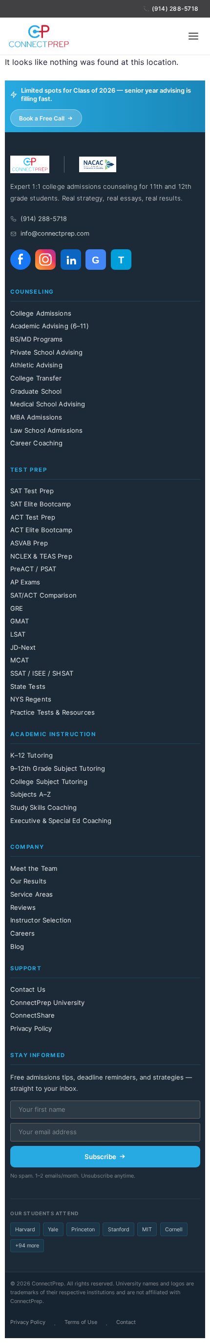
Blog (17, 946)
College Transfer (36, 378)
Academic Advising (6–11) (49, 326)
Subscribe (100, 1157)
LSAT (18, 634)
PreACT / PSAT (33, 569)
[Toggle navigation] (193, 36)
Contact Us (27, 989)
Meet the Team (34, 868)
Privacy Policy (31, 1028)
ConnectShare (32, 1015)
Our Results (28, 881)
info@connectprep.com (55, 233)
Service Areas (31, 894)
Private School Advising (46, 352)
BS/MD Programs (36, 339)
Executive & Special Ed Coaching (61, 820)
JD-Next (23, 647)
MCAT (19, 660)
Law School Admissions (46, 430)
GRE (16, 608)
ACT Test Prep (33, 517)
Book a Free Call (41, 118)
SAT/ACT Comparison (43, 595)
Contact (126, 1322)
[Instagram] (45, 259)
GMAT (19, 621)
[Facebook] (20, 259)
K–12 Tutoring (31, 755)
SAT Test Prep (32, 491)
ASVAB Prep (29, 543)
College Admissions (40, 313)
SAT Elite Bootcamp (40, 504)
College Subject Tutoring (48, 781)
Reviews (23, 907)
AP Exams (25, 582)
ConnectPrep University (47, 1002)
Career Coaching (36, 443)
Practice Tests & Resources (52, 712)
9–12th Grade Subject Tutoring (57, 768)
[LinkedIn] (71, 259)
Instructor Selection (41, 920)
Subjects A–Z (30, 794)
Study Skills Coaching (43, 807)
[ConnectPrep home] (39, 36)
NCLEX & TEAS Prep (41, 556)
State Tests (27, 686)
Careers (22, 933)
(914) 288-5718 (175, 8)
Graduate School (36, 391)
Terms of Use (80, 1322)
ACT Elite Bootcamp (41, 530)
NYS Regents (30, 699)
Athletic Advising (36, 365)
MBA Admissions (36, 417)
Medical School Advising (47, 404)
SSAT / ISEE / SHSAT (42, 673)
